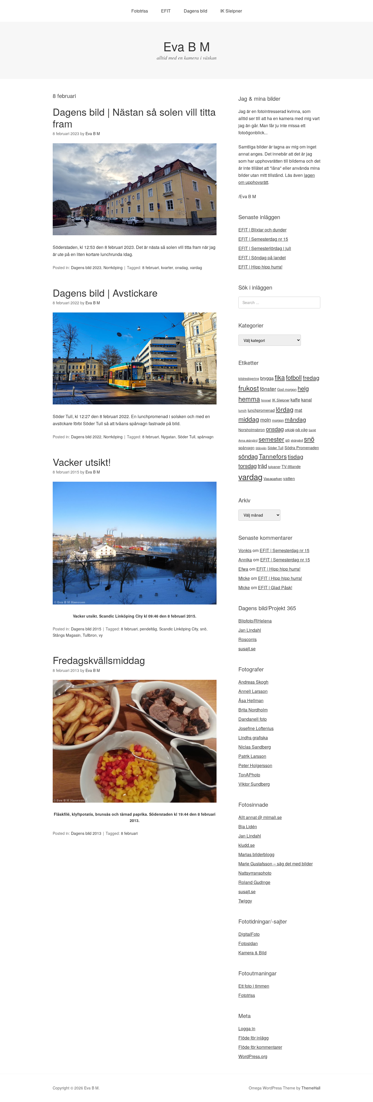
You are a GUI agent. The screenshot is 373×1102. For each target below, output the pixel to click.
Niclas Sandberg (254, 747)
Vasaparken (273, 478)
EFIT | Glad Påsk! (275, 587)
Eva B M (186, 46)
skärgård (297, 440)
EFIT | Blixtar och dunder (262, 230)
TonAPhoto (249, 775)
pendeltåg (148, 629)
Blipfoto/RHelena (255, 621)
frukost (248, 388)
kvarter (167, 267)
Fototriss (139, 11)
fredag (311, 377)
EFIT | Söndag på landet (262, 257)
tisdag (295, 456)
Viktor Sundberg (254, 784)
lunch (242, 410)
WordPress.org (252, 1056)
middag (248, 419)
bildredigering (248, 378)
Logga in (246, 1028)
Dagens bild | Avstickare (105, 292)
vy (101, 635)
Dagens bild (195, 11)
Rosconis (247, 639)
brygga (267, 378)
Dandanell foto (252, 719)
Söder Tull (186, 436)
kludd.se (246, 845)
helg (303, 388)
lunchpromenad (261, 410)
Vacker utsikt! (82, 462)
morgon (278, 420)
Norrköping (113, 267)
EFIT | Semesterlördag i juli (264, 248)
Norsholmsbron (251, 429)
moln (265, 419)
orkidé (289, 429)
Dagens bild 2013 (86, 833)
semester (271, 438)
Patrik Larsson (252, 756)
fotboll (294, 377)
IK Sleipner (231, 11)
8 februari (150, 267)
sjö (287, 440)
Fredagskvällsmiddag (99, 660)
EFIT (166, 11)
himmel (266, 400)
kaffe (295, 400)
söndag (248, 456)
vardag (196, 267)
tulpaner (274, 466)
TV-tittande (291, 466)
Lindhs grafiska (253, 737)
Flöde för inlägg (253, 1038)
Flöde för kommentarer (260, 1047)
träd (262, 466)
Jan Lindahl (249, 630)
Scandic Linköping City (178, 629)
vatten (289, 478)
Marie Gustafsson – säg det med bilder (275, 863)
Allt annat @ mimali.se (260, 817)
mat (298, 410)
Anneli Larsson (253, 691)
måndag (295, 419)
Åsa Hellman (251, 700)
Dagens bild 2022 (86, 436)
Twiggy (245, 901)
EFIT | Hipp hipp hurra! (260, 267)
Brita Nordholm (253, 710)
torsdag (247, 466)
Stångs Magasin (67, 635)
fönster (268, 388)
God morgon (287, 389)
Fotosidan (248, 943)
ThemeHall (310, 1088)
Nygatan (168, 436)
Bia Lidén (247, 826)
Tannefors (273, 456)
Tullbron (90, 635)
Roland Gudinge (254, 882)
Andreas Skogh (253, 682)
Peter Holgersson (255, 765)
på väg (301, 429)
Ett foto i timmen (253, 986)
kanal (306, 400)
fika (280, 377)
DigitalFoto (249, 934)
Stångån (261, 448)
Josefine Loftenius (256, 728)
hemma (249, 398)
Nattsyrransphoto (254, 873)
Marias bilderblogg (256, 854)
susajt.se (247, 648)
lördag (285, 409)
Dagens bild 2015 (86, 629)
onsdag (181, 267)
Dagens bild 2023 (86, 267)
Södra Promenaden (302, 447)
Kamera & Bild (252, 952)
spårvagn (205, 436)
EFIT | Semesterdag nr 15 (263, 239)
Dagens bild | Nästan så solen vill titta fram (134, 117)
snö (203, 629)
